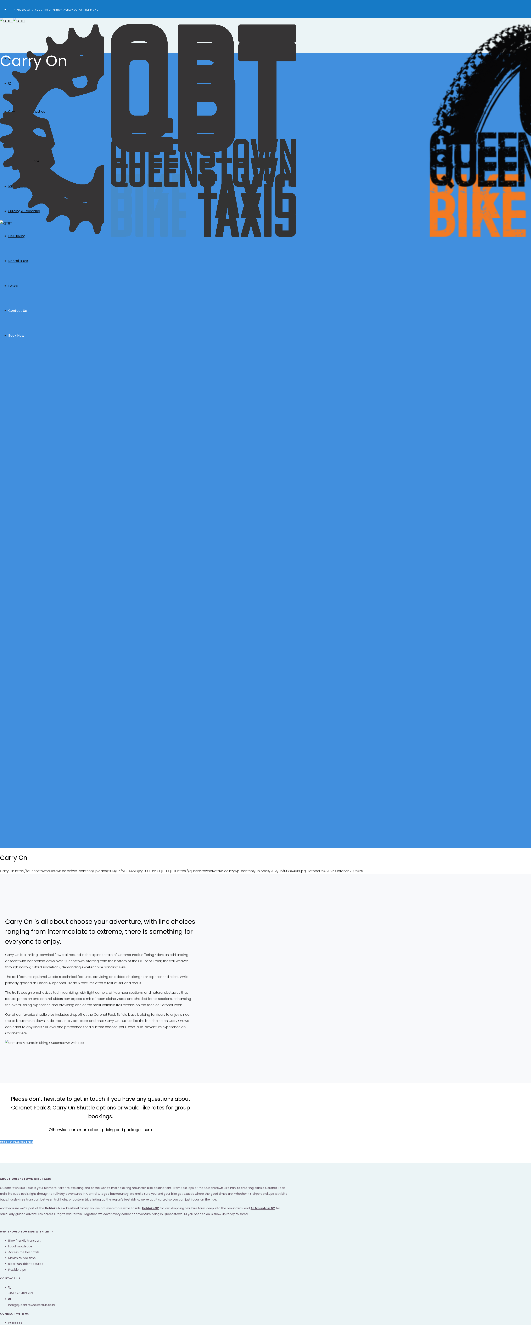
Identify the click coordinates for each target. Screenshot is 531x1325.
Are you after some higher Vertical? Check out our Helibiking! (58, 9)
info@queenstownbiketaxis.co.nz (32, 1305)
